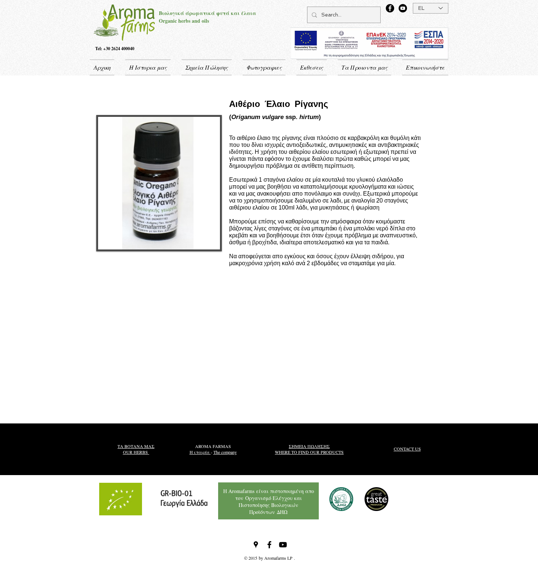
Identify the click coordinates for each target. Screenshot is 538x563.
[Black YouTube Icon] (283, 544)
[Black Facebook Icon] (269, 544)
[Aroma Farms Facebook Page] (390, 8)
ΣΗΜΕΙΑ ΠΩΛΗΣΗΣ (309, 446)
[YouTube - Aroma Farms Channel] (403, 8)
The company (225, 452)
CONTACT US (407, 449)
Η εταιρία (200, 452)
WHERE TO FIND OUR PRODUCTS (309, 452)
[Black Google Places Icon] (256, 544)
